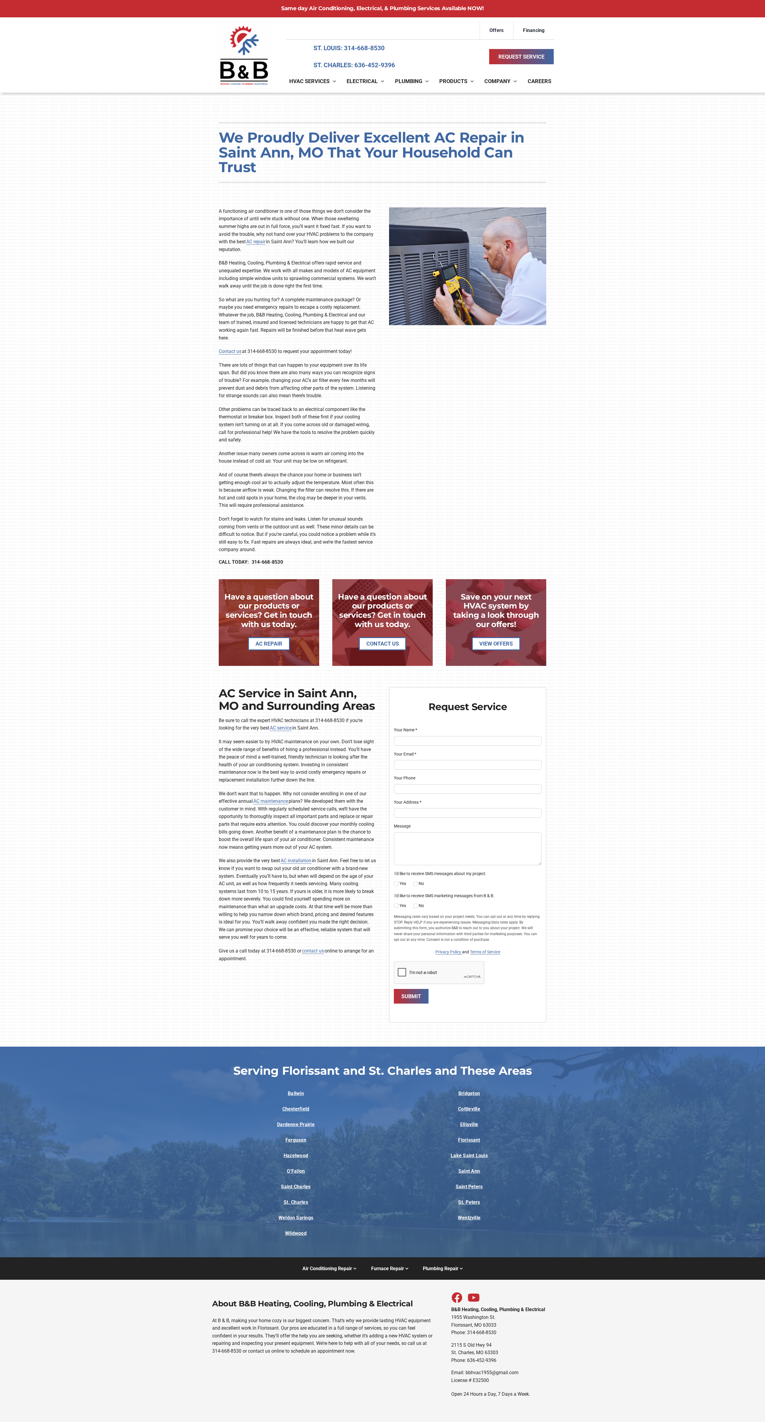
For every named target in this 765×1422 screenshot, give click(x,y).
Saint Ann (469, 1171)
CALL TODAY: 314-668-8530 (251, 562)
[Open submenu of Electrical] (384, 81)
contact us (313, 951)
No (421, 883)
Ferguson (295, 1140)
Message (402, 826)
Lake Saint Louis (469, 1155)
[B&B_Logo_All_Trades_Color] (244, 23)
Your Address (407, 802)
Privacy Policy (448, 951)
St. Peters (469, 1202)
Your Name (405, 729)
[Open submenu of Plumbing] (428, 81)
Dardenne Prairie (296, 1124)
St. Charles (296, 1202)
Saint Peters (469, 1186)
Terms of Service (485, 951)
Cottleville (469, 1109)
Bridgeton (469, 1093)
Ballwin (296, 1093)
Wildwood (296, 1233)
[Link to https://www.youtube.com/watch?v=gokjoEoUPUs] (472, 1297)
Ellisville (469, 1124)
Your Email (405, 754)
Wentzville (469, 1218)
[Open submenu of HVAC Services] (336, 81)
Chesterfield (296, 1109)
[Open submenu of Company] (516, 81)
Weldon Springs (296, 1218)
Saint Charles (295, 1186)
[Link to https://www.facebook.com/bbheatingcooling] (456, 1297)
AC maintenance (270, 801)
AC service (281, 728)
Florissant (469, 1140)
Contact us (230, 351)
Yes (403, 883)
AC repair (255, 241)
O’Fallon (296, 1171)
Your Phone (404, 778)
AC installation (296, 860)
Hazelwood (296, 1155)
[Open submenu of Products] (473, 81)
